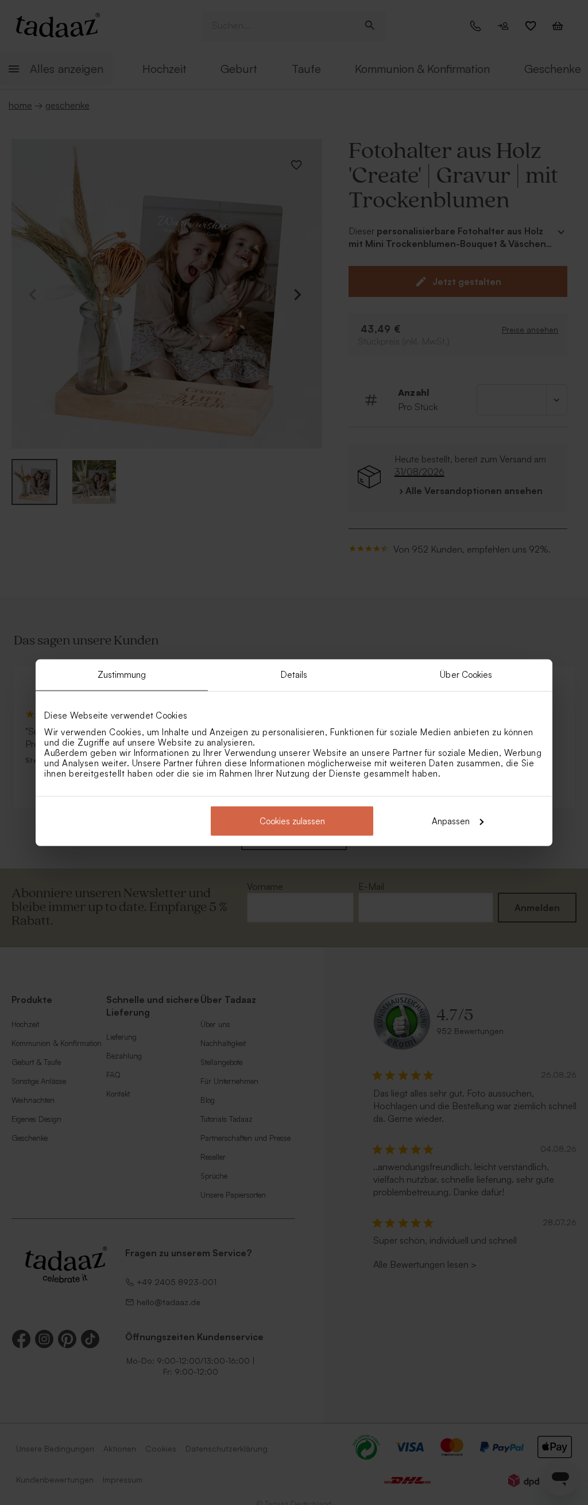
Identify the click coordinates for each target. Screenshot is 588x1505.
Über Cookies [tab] (466, 674)
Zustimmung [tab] (122, 674)
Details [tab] (294, 674)
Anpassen (451, 820)
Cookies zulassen (292, 820)
